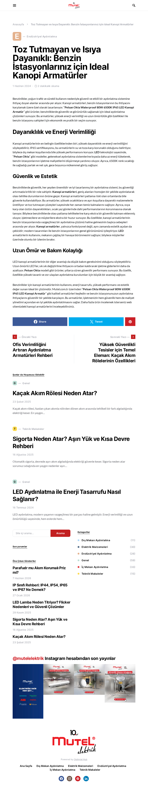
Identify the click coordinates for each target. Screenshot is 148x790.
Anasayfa (18, 24)
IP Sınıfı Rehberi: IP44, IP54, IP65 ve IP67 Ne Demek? (40, 587)
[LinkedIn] (86, 778)
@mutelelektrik (28, 658)
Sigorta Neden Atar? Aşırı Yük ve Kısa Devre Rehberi (40, 621)
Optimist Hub (80, 759)
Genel (85, 560)
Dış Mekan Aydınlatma (96, 540)
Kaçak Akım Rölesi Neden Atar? (55, 393)
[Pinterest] (77, 778)
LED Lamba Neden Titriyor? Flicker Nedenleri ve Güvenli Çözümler (41, 604)
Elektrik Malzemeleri (95, 546)
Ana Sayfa (26, 765)
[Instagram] (69, 778)
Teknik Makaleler (92, 573)
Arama (60, 533)
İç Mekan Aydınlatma (95, 566)
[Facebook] (61, 778)
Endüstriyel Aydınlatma (97, 553)
